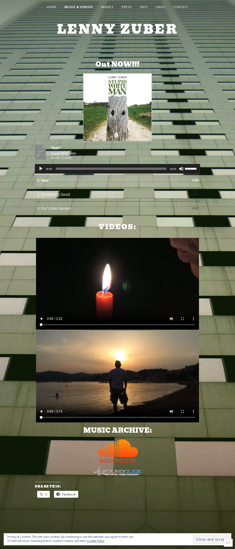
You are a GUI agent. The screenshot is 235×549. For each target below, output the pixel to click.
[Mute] (181, 168)
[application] (117, 168)
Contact (180, 7)
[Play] (41, 168)
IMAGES (107, 7)
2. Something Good (53, 194)
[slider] (191, 168)
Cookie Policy (95, 541)
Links (160, 7)
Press (127, 7)
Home (51, 7)
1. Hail (42, 180)
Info (144, 7)
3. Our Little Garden (54, 208)
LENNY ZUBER (117, 29)
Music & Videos (78, 7)
